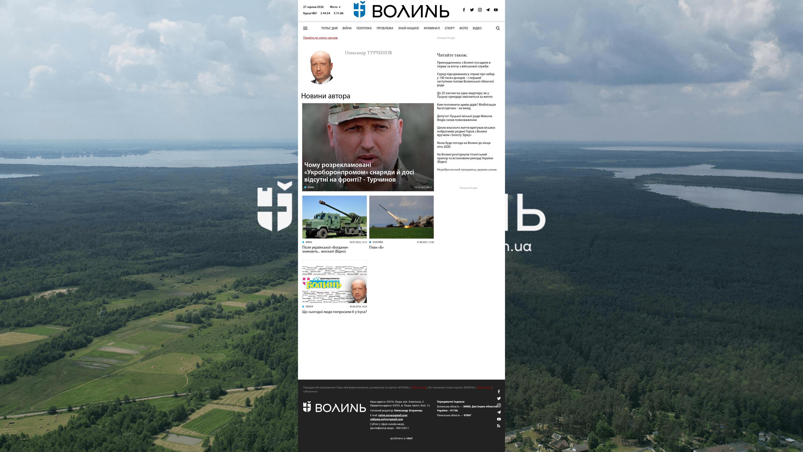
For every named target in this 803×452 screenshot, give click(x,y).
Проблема (385, 28)
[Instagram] (480, 11)
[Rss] (499, 426)
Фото (463, 28)
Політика (364, 28)
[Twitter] (472, 11)
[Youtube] (496, 11)
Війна (347, 28)
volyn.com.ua (418, 387)
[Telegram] (488, 11)
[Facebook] (464, 11)
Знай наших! (408, 28)
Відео (477, 28)
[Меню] (305, 28)
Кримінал (432, 28)
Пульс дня (329, 28)
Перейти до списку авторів (320, 38)
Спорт (450, 28)
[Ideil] (401, 438)
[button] (335, 7)
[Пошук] (498, 28)
